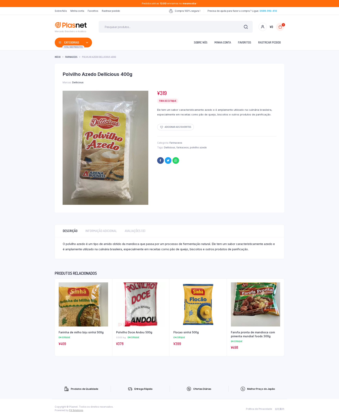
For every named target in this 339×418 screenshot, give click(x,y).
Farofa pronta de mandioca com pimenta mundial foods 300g (253, 334)
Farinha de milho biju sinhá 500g (81, 332)
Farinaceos (71, 56)
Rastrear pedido (111, 10)
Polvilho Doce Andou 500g (134, 332)
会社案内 (279, 408)
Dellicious (169, 147)
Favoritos (93, 10)
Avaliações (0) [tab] (135, 231)
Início (58, 56)
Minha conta (77, 10)
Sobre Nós (61, 10)
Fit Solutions (76, 410)
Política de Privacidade (259, 408)
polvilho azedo (198, 147)
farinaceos (182, 147)
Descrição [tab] (70, 231)
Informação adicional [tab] (101, 231)
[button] (175, 127)
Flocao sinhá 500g (186, 332)
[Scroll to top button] (330, 409)
